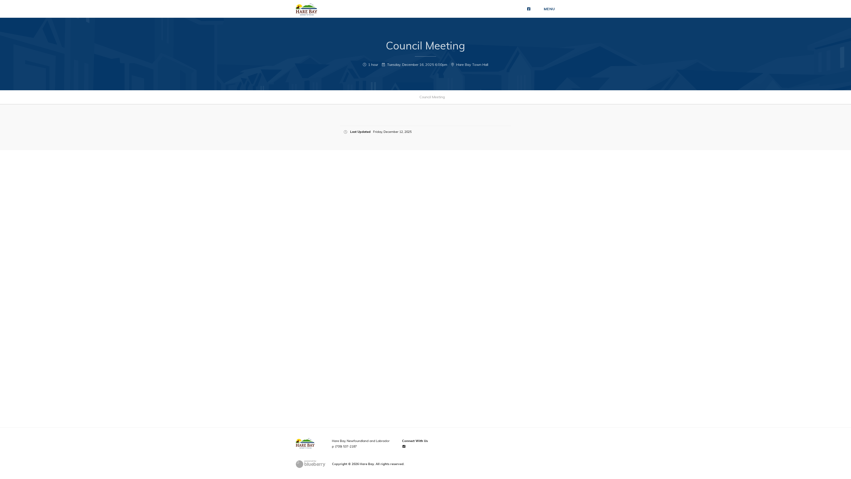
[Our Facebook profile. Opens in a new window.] (529, 9)
